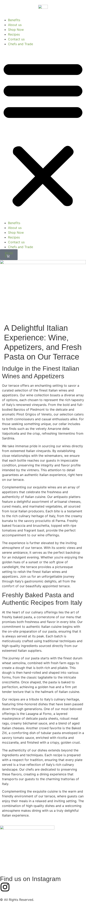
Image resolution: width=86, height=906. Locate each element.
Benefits (14, 20)
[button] (43, 133)
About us (15, 25)
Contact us (16, 39)
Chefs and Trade (20, 44)
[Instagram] (5, 887)
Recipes (14, 34)
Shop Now (16, 30)
